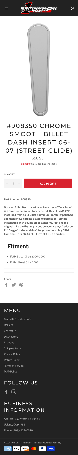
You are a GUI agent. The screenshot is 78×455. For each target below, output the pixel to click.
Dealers (8, 325)
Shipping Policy (13, 348)
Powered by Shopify (51, 442)
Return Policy (12, 360)
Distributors (11, 336)
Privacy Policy (12, 354)
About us (9, 342)
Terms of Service (14, 366)
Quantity (9, 174)
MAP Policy (10, 371)
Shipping (26, 164)
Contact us (10, 331)
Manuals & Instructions (18, 319)
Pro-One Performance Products (26, 442)
